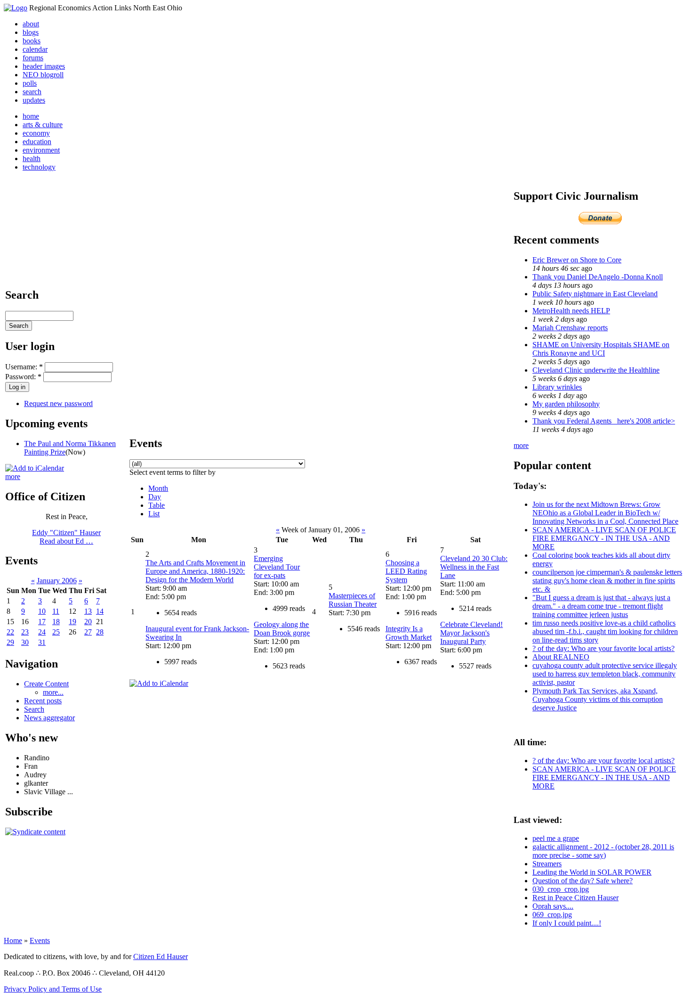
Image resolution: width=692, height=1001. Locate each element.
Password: (23, 377)
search (32, 92)
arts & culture (43, 125)
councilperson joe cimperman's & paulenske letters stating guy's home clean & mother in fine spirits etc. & (607, 580)
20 (88, 622)
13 (88, 611)
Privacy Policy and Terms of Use (53, 989)
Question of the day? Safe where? (582, 881)
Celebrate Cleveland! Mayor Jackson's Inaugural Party (471, 632)
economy (36, 133)
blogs (31, 32)
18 (56, 622)
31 (42, 642)
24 (42, 632)
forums (33, 58)
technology (39, 167)
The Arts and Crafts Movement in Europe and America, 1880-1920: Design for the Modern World (195, 571)
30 (25, 642)
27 (88, 632)
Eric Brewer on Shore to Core (576, 260)
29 (10, 642)
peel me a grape (555, 838)
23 (25, 632)
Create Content (46, 684)
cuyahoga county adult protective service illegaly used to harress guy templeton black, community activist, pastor (604, 673)
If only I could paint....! (566, 923)
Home (13, 940)
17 (42, 622)
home (31, 116)
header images (44, 66)
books (31, 41)
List (154, 514)
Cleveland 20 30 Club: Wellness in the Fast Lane (473, 566)
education (37, 142)
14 (100, 611)
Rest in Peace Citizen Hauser (575, 898)
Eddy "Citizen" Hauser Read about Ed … (66, 537)
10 (42, 611)
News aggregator (49, 718)
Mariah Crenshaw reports (570, 328)
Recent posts (43, 701)
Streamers (547, 864)
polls (30, 83)
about (31, 24)
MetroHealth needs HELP (571, 311)
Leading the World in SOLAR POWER (592, 872)
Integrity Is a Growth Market (409, 633)
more (12, 476)
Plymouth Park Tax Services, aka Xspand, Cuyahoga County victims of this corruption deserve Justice (597, 699)
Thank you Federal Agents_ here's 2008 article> (603, 421)
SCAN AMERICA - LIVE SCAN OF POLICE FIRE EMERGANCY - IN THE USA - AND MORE (604, 538)
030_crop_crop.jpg (560, 889)
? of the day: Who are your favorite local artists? (603, 648)
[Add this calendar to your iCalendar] (34, 468)
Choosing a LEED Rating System (406, 571)
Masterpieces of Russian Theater (353, 600)
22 (10, 632)
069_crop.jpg (552, 915)
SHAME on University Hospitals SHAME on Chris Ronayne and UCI (600, 349)
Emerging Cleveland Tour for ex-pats (277, 566)
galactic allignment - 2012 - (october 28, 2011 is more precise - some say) (603, 851)
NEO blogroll (43, 75)
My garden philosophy (566, 404)
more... (53, 692)
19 (72, 622)
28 (100, 632)
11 (55, 611)
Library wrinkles (557, 387)
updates (34, 100)
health (31, 159)
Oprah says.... (552, 906)
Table (156, 505)
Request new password (58, 403)
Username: (24, 367)
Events (40, 940)
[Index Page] (15, 8)
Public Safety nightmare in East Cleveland (595, 294)
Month (158, 488)
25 (56, 632)
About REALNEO (560, 657)
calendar (35, 49)
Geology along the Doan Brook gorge (282, 628)
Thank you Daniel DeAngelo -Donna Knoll (597, 277)
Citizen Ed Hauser (160, 956)
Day (154, 497)
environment (41, 150)
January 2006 (57, 581)
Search (34, 709)
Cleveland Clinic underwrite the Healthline (596, 370)
